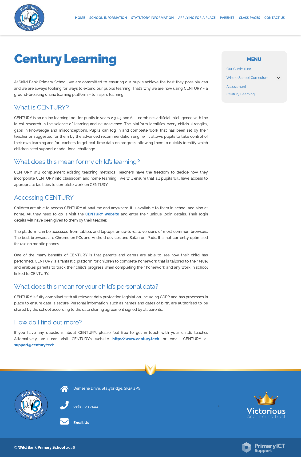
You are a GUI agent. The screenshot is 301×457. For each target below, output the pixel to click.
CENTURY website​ (103, 214)
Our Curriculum (238, 69)
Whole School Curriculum (247, 78)
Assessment (236, 87)
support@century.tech (34, 345)
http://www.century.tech (135, 339)
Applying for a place (197, 17)
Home (80, 17)
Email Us (81, 423)
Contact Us (274, 17)
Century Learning (240, 94)
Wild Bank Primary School (41, 447)
